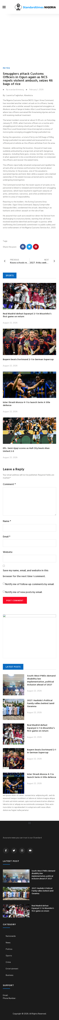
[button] (4, 7)
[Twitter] (14, 851)
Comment (9, 484)
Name (7, 521)
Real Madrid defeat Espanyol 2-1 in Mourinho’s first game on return (27, 315)
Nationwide (11, 936)
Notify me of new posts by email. (23, 592)
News (8, 942)
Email (6, 536)
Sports (9, 955)
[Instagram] (22, 851)
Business (9, 975)
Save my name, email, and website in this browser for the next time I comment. (25, 573)
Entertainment (12, 968)
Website (7, 552)
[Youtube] (30, 851)
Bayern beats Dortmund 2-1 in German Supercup (28, 359)
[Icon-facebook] (6, 851)
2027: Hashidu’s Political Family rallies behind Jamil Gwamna (40, 703)
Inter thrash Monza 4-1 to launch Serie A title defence (26, 403)
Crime (8, 962)
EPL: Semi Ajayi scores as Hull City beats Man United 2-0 (26, 449)
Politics (9, 949)
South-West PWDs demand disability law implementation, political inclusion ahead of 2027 (41, 680)
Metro (6, 68)
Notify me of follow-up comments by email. (29, 584)
